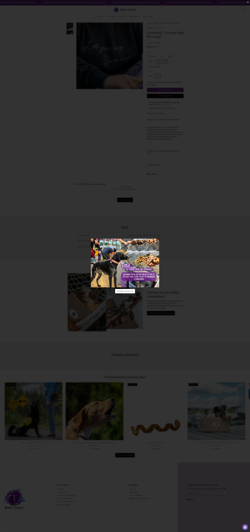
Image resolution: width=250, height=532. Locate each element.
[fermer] (248, 2)
